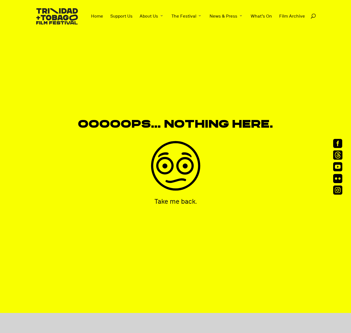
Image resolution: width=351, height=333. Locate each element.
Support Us (121, 16)
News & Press (223, 16)
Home (97, 16)
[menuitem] (339, 143)
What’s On (261, 16)
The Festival (183, 16)
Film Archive (292, 16)
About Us (149, 16)
